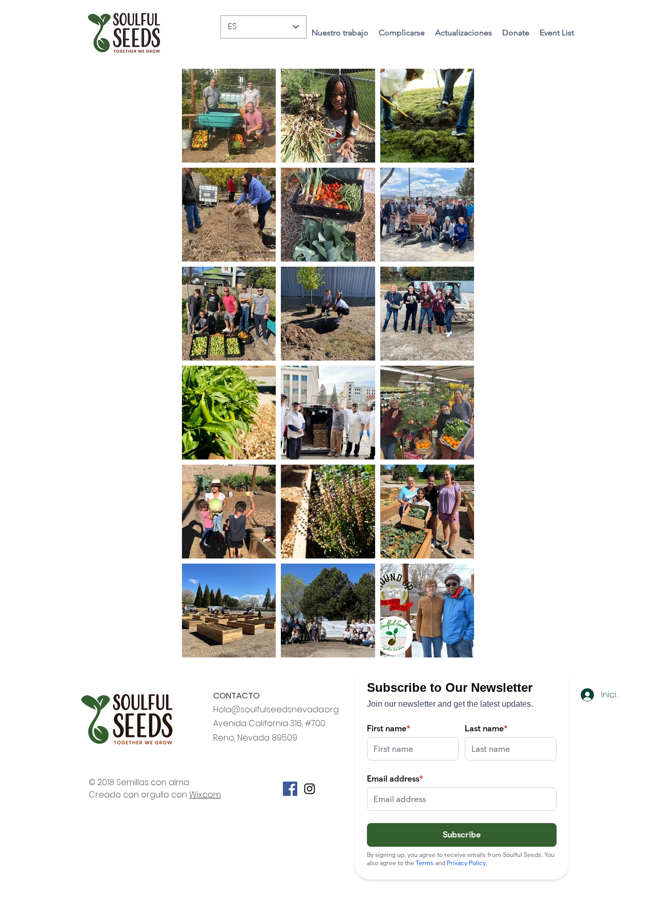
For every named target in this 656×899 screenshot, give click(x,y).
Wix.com (205, 795)
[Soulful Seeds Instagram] (309, 789)
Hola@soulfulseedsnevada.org (276, 709)
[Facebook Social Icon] (290, 789)
